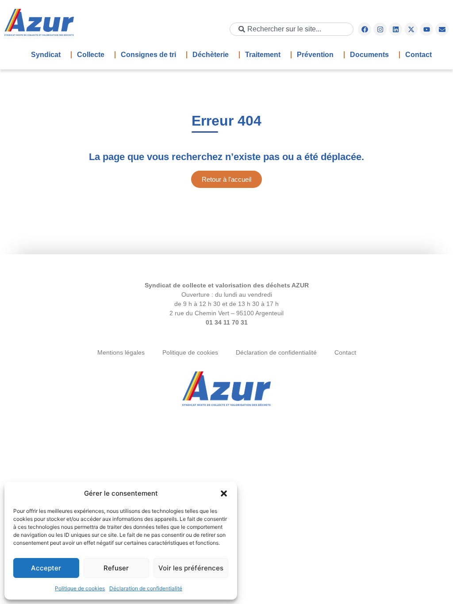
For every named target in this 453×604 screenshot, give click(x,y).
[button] (223, 493)
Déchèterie (210, 54)
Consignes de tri (148, 54)
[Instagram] (380, 29)
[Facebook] (364, 29)
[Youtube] (426, 29)
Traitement (262, 54)
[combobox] (291, 29)
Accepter (46, 568)
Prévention (315, 54)
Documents (369, 54)
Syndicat (46, 54)
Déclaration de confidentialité (145, 588)
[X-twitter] (411, 29)
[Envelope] (442, 29)
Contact (418, 54)
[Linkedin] (395, 29)
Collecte (90, 54)
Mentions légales (121, 352)
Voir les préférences (190, 568)
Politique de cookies (80, 588)
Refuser (116, 568)
